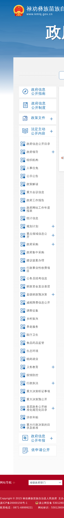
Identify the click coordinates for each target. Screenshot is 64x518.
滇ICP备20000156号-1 (13, 503)
